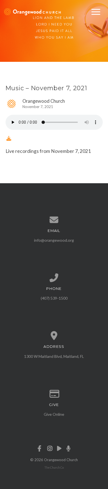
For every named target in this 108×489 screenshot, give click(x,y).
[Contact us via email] (54, 220)
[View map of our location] (54, 335)
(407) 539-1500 (54, 298)
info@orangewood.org (54, 240)
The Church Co (54, 467)
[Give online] (54, 394)
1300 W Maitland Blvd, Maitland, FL (54, 356)
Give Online (54, 414)
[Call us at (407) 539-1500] (54, 277)
